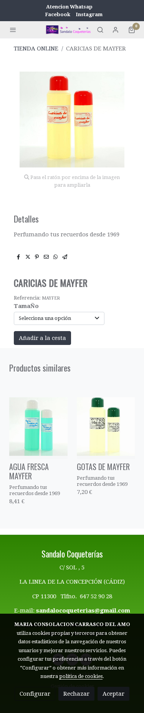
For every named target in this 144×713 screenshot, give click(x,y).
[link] (69, 29)
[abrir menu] (13, 29)
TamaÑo (26, 306)
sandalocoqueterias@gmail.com (83, 610)
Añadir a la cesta (42, 338)
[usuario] (115, 29)
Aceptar (113, 693)
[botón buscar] (100, 29)
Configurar (35, 693)
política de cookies (81, 676)
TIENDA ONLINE (36, 48)
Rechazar (76, 693)
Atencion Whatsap (69, 7)
